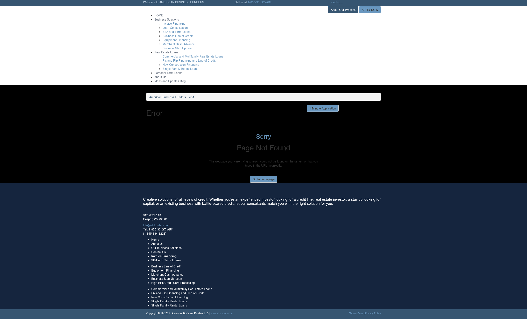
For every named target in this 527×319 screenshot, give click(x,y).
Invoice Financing (174, 23)
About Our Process (343, 10)
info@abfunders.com (156, 225)
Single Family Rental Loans (180, 69)
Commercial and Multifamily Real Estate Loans (193, 56)
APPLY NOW (370, 10)
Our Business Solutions (166, 248)
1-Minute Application (322, 108)
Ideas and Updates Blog (170, 81)
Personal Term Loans (168, 73)
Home (155, 239)
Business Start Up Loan (178, 48)
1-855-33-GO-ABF (260, 2)
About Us (160, 77)
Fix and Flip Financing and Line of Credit (189, 60)
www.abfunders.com (222, 313)
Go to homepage (264, 179)
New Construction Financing (181, 64)
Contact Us (158, 252)
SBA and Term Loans (176, 32)
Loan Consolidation (175, 27)
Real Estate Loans (166, 52)
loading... (337, 2)
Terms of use (356, 313)
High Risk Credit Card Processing (173, 283)
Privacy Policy (373, 313)
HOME (158, 15)
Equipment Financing (176, 40)
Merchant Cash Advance (179, 44)
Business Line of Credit (178, 36)
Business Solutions (166, 19)
